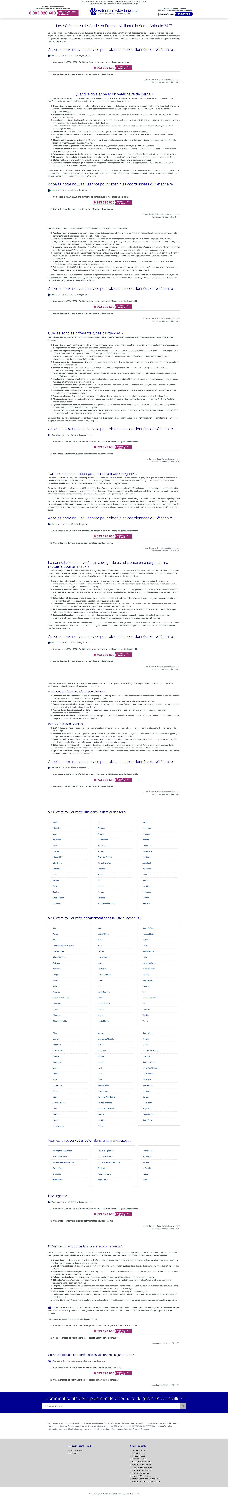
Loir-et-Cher (102, 957)
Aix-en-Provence (104, 863)
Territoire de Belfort (150, 1050)
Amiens (101, 886)
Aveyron (56, 992)
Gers (55, 1108)
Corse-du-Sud (148, 1114)
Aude (55, 986)
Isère (100, 940)
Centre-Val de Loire (105, 1156)
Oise (99, 1074)
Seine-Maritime (148, 963)
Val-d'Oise (146, 1079)
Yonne (145, 1045)
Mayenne (101, 1033)
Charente (56, 1015)
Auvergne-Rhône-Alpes (62, 1151)
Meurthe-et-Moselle (106, 1039)
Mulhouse (146, 869)
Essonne (146, 1056)
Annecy (101, 892)
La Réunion (147, 1103)
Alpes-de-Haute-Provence (63, 945)
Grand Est (57, 1168)
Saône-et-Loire (148, 934)
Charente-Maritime (60, 1021)
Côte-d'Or (57, 1045)
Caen (144, 874)
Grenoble (101, 828)
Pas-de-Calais (103, 1085)
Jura (100, 945)
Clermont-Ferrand (105, 857)
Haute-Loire (102, 969)
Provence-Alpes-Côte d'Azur (64, 1162)
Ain (54, 928)
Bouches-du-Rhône (61, 998)
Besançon (146, 828)
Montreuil (146, 857)
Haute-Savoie (148, 951)
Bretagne (101, 1168)
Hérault (56, 1120)
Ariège (55, 975)
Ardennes (57, 969)
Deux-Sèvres (147, 980)
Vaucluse (146, 1009)
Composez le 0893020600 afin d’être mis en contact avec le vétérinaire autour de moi (91, 62)
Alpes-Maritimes (59, 957)
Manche (101, 1009)
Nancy (145, 880)
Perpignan (146, 834)
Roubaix (145, 898)
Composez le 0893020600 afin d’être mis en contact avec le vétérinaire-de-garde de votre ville (95, 301)
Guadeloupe (147, 1085)
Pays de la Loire (104, 1174)
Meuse (100, 1045)
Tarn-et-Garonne (149, 998)
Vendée (145, 1015)
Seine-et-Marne (148, 969)
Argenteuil (146, 863)
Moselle (101, 1056)
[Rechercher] (183, 1406)
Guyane (145, 1097)
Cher (55, 1033)
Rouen (145, 845)
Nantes (56, 851)
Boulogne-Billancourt (106, 903)
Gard (55, 1097)
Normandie (57, 1180)
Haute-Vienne (148, 1033)
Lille (54, 874)
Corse (144, 1180)
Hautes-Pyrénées (105, 1103)
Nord (100, 1068)
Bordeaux (57, 869)
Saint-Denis (102, 845)
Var (143, 1004)
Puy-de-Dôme (103, 1091)
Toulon (56, 892)
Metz (144, 822)
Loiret (100, 980)
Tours (100, 880)
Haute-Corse (147, 1120)
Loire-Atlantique (104, 975)
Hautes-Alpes (58, 951)
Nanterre (146, 903)
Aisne (55, 934)
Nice (55, 845)
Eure (55, 1079)
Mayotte (145, 1108)
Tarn (144, 992)
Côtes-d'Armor (59, 1050)
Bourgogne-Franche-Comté (109, 1162)
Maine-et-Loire (104, 1004)
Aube (55, 980)
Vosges (145, 1039)
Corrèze (56, 1039)
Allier (55, 940)
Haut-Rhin (102, 1120)
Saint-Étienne (58, 898)
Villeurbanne (103, 840)
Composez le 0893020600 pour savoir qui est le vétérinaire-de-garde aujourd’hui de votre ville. (95, 1325)
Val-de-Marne (147, 1074)
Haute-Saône (147, 928)
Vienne (145, 1021)
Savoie (145, 945)
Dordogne (57, 1062)
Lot (99, 986)
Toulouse (57, 840)
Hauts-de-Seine (148, 1062)
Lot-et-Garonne (104, 992)
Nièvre (100, 1062)
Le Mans (101, 869)
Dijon (100, 822)
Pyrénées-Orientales (106, 1108)
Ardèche (56, 963)
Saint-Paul (146, 886)
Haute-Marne (103, 1021)
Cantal (55, 1009)
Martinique (146, 1091)
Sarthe (145, 940)
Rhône (100, 1126)
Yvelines (145, 975)
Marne (100, 1015)
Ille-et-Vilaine (58, 1126)
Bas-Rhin (101, 1114)
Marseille (57, 828)
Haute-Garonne (59, 1103)
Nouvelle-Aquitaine (105, 1151)
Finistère (56, 1091)
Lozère (100, 998)
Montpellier (57, 857)
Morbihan (102, 1050)
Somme (145, 986)
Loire (100, 963)
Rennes (56, 880)
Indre (100, 928)
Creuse (56, 1056)
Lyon (55, 834)
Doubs (55, 1068)
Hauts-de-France (60, 1156)
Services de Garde (138, 1446)
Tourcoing (146, 892)
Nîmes (100, 851)
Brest (100, 874)
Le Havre (56, 903)
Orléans (145, 840)
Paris (55, 822)
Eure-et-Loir (57, 1085)
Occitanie (57, 1174)
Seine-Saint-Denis (149, 1068)
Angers (101, 834)
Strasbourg (57, 863)
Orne (100, 1079)
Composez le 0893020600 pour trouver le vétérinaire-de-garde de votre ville (87, 1367)
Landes (101, 951)
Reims (55, 886)
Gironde (56, 1114)
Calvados (57, 1004)
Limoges (101, 898)
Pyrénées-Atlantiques (106, 1097)
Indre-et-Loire (103, 934)
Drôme (56, 1074)
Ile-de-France (103, 1180)
